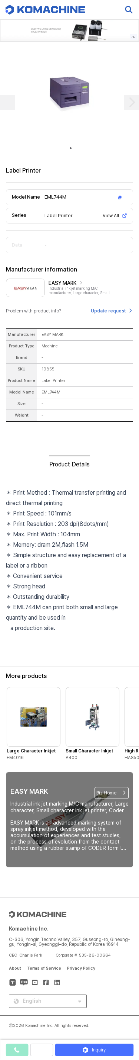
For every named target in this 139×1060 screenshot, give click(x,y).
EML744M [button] (55, 197)
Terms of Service (44, 968)
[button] (125, 996)
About (15, 968)
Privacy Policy (81, 968)
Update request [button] (108, 311)
